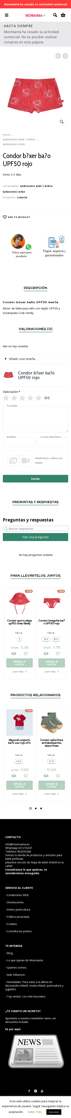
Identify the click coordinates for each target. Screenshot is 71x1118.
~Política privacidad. (17, 917)
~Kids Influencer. (15, 975)
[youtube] (42, 1091)
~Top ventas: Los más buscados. (25, 996)
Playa (7, 134)
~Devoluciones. (14, 902)
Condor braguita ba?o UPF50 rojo (51, 622)
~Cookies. (11, 924)
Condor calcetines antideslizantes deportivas (51, 743)
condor (22, 197)
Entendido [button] (54, 1112)
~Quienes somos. (16, 967)
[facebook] (29, 1091)
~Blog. (9, 953)
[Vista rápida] (13, 654)
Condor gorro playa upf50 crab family (19, 622)
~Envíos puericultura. (18, 909)
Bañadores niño (14, 144)
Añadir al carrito (19, 663)
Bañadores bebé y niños (19, 139)
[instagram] (35, 1091)
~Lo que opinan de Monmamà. (24, 960)
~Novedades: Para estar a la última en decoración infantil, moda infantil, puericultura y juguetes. (34, 985)
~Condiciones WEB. (17, 895)
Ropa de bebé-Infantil (44, 862)
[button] (30, 808)
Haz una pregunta (35, 537)
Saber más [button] (35, 1112)
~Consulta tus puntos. (18, 931)
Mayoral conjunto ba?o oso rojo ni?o (19, 741)
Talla (18, 632)
